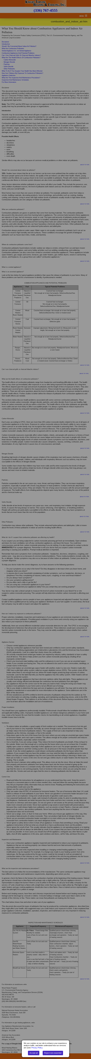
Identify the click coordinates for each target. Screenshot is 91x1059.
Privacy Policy (36, 1048)
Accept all (34, 1053)
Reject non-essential (52, 1053)
